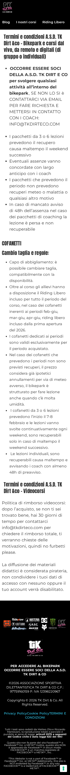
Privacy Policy (15, 713)
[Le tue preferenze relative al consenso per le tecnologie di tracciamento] (63, 768)
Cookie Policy (38, 713)
